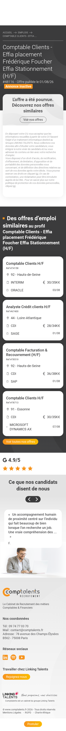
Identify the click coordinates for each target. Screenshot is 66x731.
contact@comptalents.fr (26, 630)
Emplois (23, 32)
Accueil (7, 32)
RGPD (28, 712)
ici (37, 173)
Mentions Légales (12, 712)
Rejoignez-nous (16, 677)
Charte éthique (42, 712)
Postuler (33, 724)
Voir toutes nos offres (20, 441)
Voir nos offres (33, 119)
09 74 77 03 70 (18, 626)
